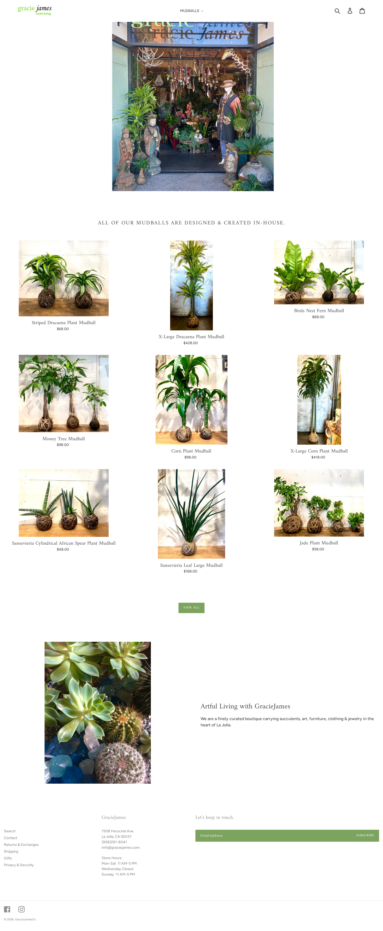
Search (10, 831)
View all (191, 608)
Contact (10, 838)
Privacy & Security (19, 865)
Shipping (11, 851)
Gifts (8, 858)
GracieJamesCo (25, 919)
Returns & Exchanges (21, 844)
